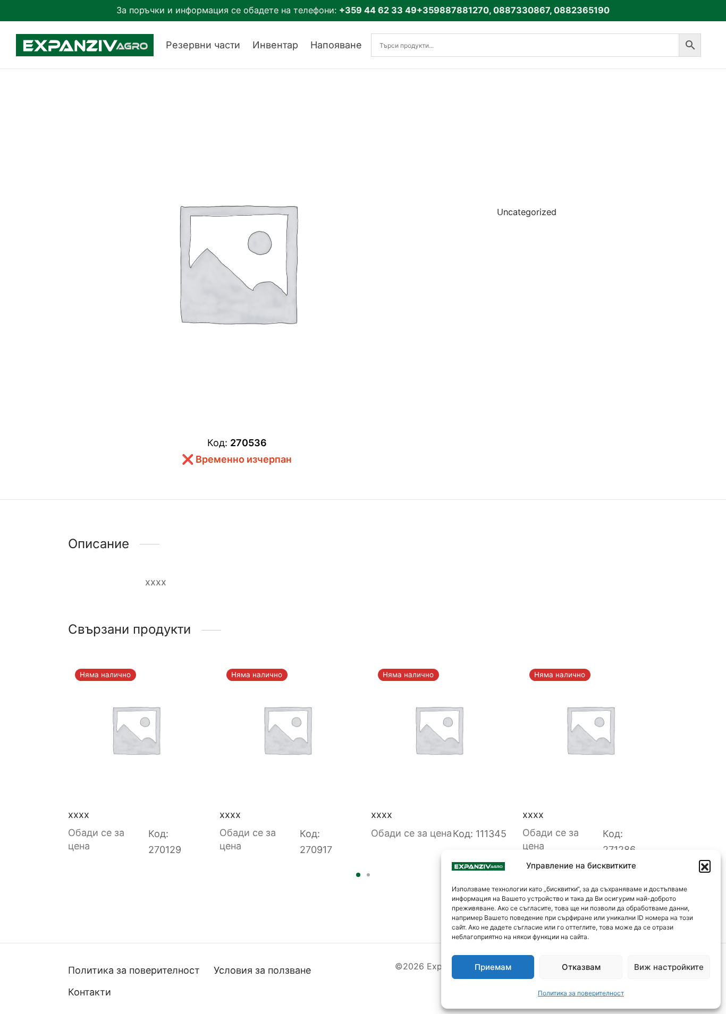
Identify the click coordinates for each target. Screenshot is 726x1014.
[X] (496, 249)
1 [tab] (358, 875)
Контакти (89, 992)
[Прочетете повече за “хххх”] (187, 678)
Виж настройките (669, 967)
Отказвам (581, 967)
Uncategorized (526, 212)
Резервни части (203, 44)
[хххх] (136, 729)
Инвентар (275, 44)
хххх (78, 814)
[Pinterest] (513, 249)
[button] (704, 865)
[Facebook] (480, 249)
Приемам (493, 967)
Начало (460, 264)
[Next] (661, 738)
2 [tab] (368, 874)
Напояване (336, 44)
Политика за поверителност (581, 993)
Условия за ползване (262, 970)
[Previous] (65, 738)
